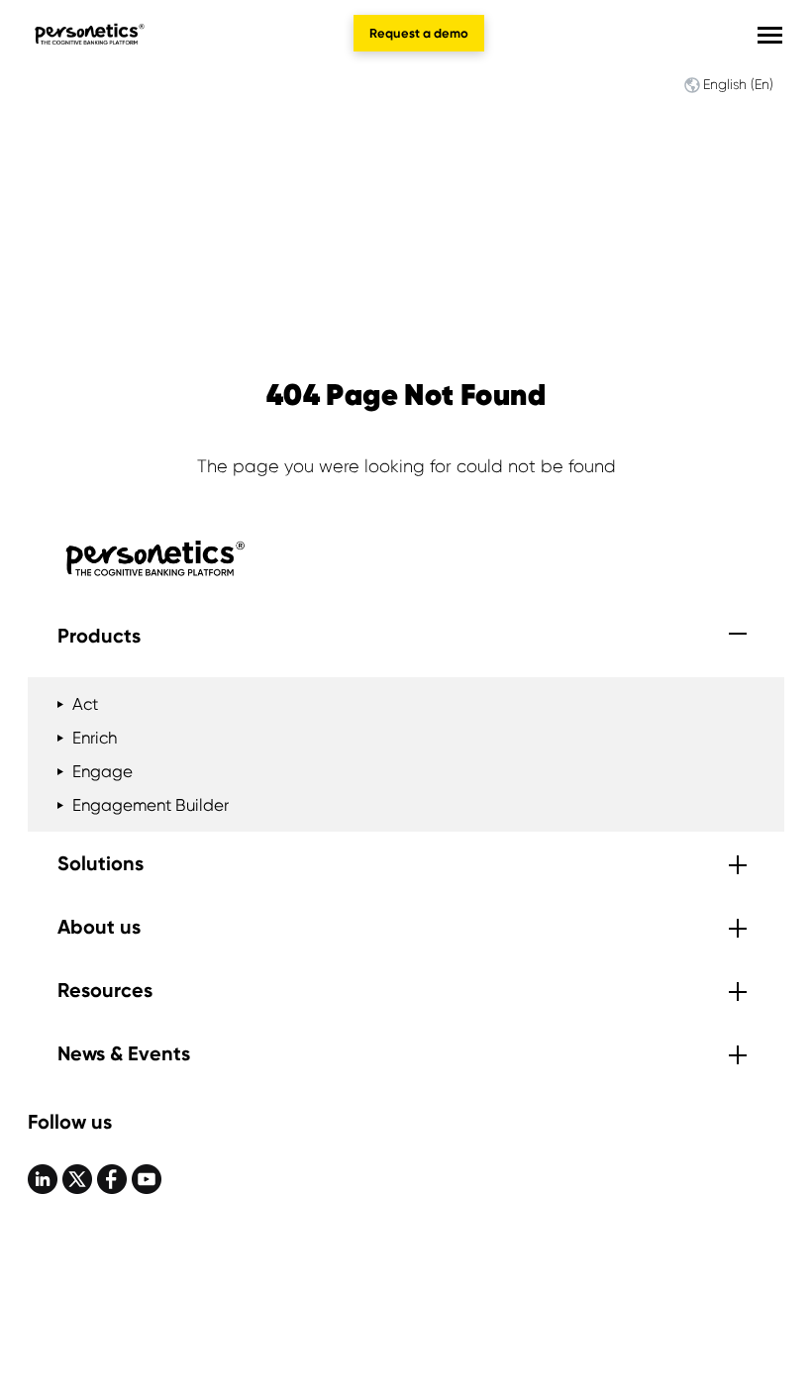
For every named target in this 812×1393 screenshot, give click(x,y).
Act (85, 704)
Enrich (94, 737)
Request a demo (418, 33)
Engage (102, 771)
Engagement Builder (150, 805)
